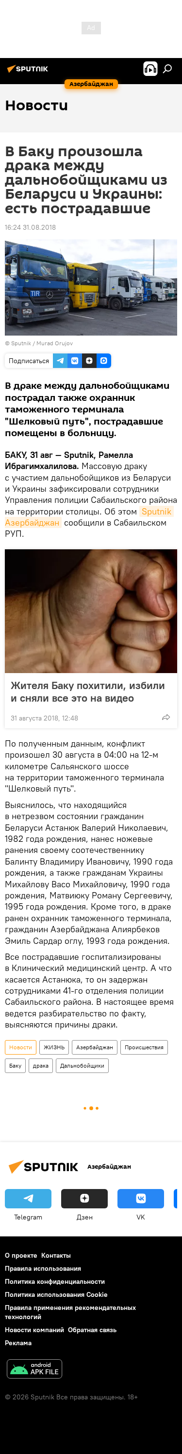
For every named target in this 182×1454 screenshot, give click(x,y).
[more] (166, 717)
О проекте (21, 1255)
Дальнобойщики (82, 1065)
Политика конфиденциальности (55, 1281)
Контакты (56, 1255)
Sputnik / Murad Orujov (42, 343)
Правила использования (43, 1268)
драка (41, 1065)
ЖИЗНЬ (54, 1047)
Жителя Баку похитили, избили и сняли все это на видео (88, 691)
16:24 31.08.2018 (30, 227)
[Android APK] (34, 1370)
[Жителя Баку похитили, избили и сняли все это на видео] (91, 611)
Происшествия (144, 1047)
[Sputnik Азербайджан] (29, 72)
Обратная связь (92, 1329)
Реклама (18, 1342)
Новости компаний (34, 1329)
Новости (20, 1047)
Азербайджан (94, 1047)
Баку (15, 1065)
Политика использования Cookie (56, 1294)
